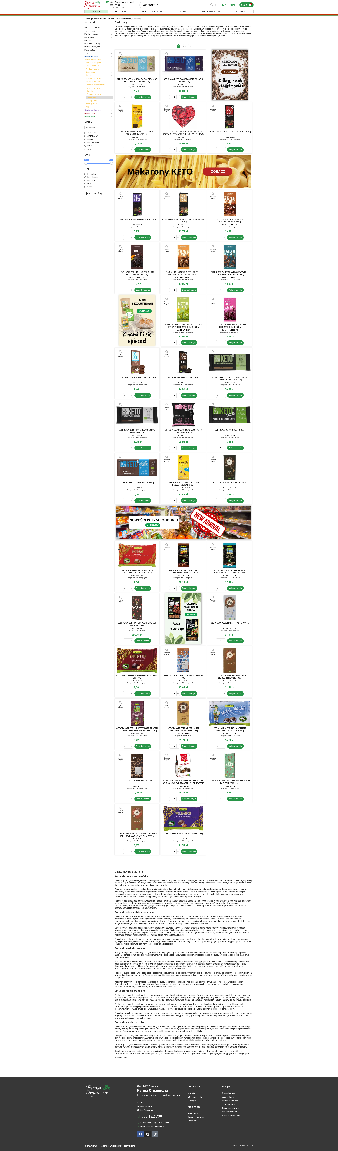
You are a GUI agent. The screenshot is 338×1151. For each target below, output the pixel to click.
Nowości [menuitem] (182, 11)
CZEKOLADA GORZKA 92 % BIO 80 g (137, 781)
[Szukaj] (211, 5)
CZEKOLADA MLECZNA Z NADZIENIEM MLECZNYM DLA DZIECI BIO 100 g (230, 729)
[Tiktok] (155, 1134)
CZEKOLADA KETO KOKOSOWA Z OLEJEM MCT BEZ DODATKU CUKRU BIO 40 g (137, 80)
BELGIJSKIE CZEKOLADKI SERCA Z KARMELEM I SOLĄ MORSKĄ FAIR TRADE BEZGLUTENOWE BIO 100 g (183, 782)
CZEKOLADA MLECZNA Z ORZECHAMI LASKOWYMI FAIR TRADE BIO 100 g (183, 729)
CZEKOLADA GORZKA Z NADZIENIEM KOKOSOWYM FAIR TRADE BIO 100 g (229, 571)
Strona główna (90, 19)
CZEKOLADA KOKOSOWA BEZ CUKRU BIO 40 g (137, 377)
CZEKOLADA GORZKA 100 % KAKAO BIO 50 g (229, 483)
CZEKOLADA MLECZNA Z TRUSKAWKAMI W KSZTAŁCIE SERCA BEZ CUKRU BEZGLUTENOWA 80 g (183, 133)
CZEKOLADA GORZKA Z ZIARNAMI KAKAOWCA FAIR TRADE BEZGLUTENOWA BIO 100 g (137, 834)
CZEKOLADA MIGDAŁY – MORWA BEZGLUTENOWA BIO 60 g (229, 220)
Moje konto (194, 1106)
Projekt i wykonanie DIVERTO (243, 1146)
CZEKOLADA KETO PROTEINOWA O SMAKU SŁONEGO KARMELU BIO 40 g (230, 378)
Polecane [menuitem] (121, 11)
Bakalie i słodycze (123, 19)
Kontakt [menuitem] (241, 11)
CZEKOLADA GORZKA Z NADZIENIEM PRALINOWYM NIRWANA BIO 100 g (183, 571)
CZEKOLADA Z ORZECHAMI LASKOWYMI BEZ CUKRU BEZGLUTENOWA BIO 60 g (230, 273)
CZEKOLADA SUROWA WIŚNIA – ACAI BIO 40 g (137, 219)
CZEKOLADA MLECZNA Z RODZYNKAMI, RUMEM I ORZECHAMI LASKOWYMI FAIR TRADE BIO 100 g (137, 729)
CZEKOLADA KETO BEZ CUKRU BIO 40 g (137, 483)
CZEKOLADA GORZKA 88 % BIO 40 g (183, 377)
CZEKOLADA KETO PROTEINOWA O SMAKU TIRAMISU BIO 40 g (137, 431)
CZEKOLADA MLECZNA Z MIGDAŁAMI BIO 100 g (183, 833)
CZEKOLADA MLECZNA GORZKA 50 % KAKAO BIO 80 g (183, 676)
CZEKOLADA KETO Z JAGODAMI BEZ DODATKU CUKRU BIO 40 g (183, 80)
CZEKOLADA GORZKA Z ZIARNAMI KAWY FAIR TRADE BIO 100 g (137, 624)
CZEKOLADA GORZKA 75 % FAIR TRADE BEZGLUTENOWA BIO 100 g (229, 676)
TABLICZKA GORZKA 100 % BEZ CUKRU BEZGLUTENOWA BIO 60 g (137, 273)
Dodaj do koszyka (143, 97)
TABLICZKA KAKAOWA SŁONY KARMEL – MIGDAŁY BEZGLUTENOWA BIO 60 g (183, 273)
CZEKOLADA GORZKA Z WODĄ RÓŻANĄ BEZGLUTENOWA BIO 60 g (229, 326)
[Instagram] (147, 1134)
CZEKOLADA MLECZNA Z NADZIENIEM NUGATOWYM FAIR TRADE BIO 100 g (137, 571)
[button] (100, 12)
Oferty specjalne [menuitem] (152, 11)
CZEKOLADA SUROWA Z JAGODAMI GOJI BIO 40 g (230, 132)
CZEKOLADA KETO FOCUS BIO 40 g (229, 430)
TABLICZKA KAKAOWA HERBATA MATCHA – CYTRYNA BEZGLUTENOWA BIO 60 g (183, 326)
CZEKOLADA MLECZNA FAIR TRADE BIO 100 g (230, 623)
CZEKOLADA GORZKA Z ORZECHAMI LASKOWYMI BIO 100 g (137, 676)
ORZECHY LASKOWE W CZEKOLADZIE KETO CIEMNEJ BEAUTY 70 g (183, 431)
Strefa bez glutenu (106, 19)
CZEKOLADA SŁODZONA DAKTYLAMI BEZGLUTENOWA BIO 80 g (183, 484)
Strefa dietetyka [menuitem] (211, 11)
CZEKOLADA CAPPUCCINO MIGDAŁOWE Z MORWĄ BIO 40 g (183, 220)
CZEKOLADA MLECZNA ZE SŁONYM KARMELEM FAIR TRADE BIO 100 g (230, 782)
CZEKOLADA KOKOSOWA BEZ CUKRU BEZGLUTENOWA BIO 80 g (137, 133)
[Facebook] (140, 1134)
